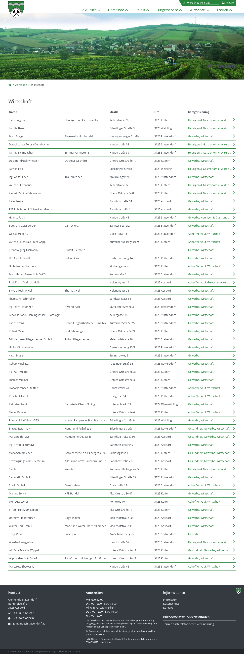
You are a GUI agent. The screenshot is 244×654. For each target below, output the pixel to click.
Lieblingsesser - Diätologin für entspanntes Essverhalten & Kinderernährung (36, 315)
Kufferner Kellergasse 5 (124, 469)
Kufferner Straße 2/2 (122, 323)
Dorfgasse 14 (118, 396)
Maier (17, 331)
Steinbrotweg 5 (119, 355)
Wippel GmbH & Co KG (23, 558)
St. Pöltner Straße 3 (122, 307)
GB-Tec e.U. (72, 225)
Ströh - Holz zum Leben (23, 510)
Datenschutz (171, 603)
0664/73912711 (93, 642)
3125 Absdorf (162, 201)
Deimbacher (29, 144)
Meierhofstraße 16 (121, 339)
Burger (17, 136)
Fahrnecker (25, 193)
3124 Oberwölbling (166, 404)
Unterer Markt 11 (120, 404)
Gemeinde (116, 10)
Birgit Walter (72, 518)
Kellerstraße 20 (119, 120)
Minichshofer (21, 347)
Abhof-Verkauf (197, 234)
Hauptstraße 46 (119, 566)
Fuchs (17, 217)
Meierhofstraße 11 (121, 526)
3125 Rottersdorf (165, 136)
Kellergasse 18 (118, 315)
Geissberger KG (19, 234)
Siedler (13, 469)
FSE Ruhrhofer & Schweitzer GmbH (30, 209)
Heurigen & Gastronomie (204, 120)
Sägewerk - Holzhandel (79, 136)
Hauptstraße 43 (119, 217)
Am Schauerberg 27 (122, 534)
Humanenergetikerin (78, 436)
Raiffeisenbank (18, 404)
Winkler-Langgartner (22, 542)
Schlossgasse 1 (119, 453)
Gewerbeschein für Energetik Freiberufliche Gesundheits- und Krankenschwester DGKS (87, 453)
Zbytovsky (21, 566)
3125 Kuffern (162, 120)
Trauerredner (73, 177)
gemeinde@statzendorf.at (28, 623)
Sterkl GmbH (17, 485)
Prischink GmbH (19, 396)
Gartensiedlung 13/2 (122, 347)
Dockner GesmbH (76, 161)
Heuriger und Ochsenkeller (81, 120)
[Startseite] (9, 85)
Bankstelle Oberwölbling (80, 404)
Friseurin (70, 534)
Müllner (19, 372)
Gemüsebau (72, 485)
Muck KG (19, 363)
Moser (16, 355)
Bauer (17, 128)
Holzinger (21, 307)
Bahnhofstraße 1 (120, 209)
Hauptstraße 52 (119, 542)
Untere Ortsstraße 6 (122, 412)
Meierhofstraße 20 (121, 518)
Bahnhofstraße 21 (121, 461)
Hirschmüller (22, 298)
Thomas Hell (72, 290)
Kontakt (229, 2)
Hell (24, 282)
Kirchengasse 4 (119, 266)
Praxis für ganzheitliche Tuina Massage (87, 323)
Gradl (19, 258)
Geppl (27, 242)
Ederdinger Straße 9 (122, 420)
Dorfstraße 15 (118, 485)
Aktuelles (89, 10)
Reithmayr (20, 428)
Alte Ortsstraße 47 (121, 493)
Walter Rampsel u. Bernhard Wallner (87, 420)
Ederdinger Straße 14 (123, 428)
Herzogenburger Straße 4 (125, 136)
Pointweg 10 (117, 501)
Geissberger (22, 225)
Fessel (16, 201)
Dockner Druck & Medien (68, 651)
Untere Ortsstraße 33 (123, 372)
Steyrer (18, 493)
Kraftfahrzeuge (74, 331)
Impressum (170, 599)
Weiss (16, 534)
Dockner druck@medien (24, 161)
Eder (18, 177)
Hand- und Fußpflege (78, 428)
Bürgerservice (167, 10)
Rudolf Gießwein (75, 250)
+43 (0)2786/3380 (23, 618)
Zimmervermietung (77, 152)
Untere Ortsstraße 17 (123, 161)
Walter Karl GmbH (20, 526)
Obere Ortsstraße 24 (122, 331)
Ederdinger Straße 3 (122, 128)
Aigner (17, 120)
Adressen (21, 85)
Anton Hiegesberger (77, 339)
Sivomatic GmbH (19, 477)
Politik (140, 10)
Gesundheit (195, 428)
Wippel (24, 550)
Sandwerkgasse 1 (120, 298)
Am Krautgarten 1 (121, 177)
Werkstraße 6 (118, 274)
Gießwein (23, 250)
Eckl (16, 169)
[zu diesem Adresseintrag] (234, 120)
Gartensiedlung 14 (121, 258)
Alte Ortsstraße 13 (121, 510)
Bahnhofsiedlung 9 (121, 445)
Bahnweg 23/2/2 (120, 225)
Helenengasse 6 (119, 282)
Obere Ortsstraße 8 (122, 193)
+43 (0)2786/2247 (23, 613)
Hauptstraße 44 (119, 388)
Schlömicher (20, 453)
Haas (22, 266)
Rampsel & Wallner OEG (24, 420)
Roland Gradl (73, 258)
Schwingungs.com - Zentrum (27, 461)
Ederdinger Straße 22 (123, 477)
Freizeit (222, 10)
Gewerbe (193, 136)
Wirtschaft (197, 10)
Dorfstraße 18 (118, 234)
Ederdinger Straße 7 (122, 169)
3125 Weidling (163, 128)
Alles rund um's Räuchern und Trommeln (87, 461)
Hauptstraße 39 (119, 144)
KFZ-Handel (72, 493)
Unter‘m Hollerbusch (22, 518)
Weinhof (70, 469)
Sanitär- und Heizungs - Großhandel (87, 558)
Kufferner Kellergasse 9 (124, 242)
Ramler (17, 412)
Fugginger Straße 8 (121, 363)
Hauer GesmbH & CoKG (27, 274)
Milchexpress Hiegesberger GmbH (30, 339)
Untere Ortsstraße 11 (123, 550)
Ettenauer (21, 185)
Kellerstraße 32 (119, 185)
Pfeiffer (23, 388)
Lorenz (16, 323)
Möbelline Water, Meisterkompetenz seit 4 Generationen (87, 526)
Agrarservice (73, 307)
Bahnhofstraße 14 (121, 201)
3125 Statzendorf (165, 144)
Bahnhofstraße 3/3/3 (122, 436)
